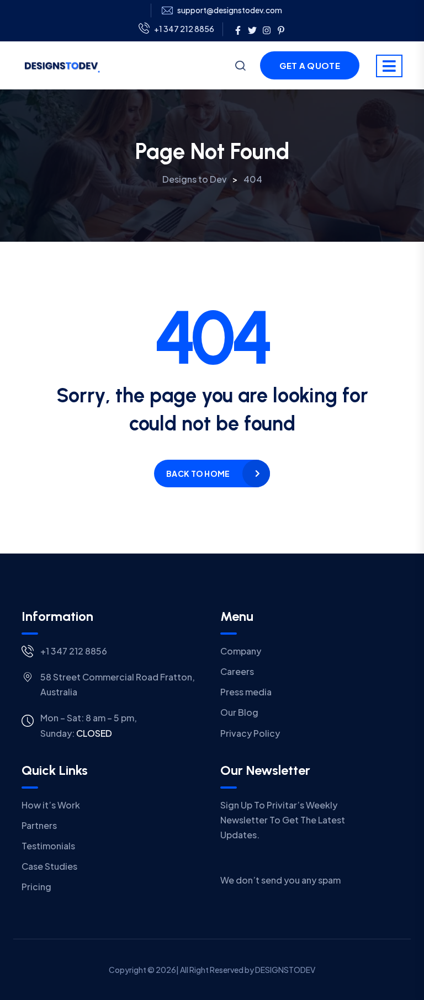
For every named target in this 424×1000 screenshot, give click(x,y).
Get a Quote (309, 65)
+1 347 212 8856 (184, 29)
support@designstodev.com (229, 10)
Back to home (198, 473)
